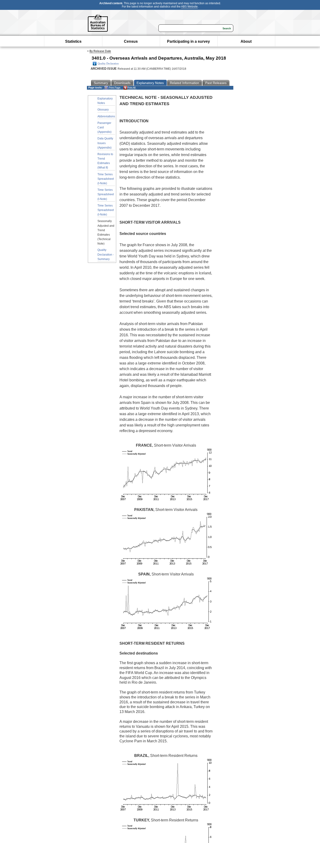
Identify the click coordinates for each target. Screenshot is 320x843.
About (246, 41)
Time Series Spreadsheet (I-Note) (105, 179)
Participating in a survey (188, 41)
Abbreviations (106, 116)
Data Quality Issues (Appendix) (105, 143)
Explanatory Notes (105, 101)
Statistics (73, 41)
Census (131, 41)
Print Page (114, 87)
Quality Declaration (108, 63)
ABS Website (189, 6)
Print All (131, 87)
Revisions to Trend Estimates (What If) (105, 161)
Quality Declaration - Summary (105, 254)
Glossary (103, 109)
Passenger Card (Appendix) (104, 127)
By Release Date (100, 51)
